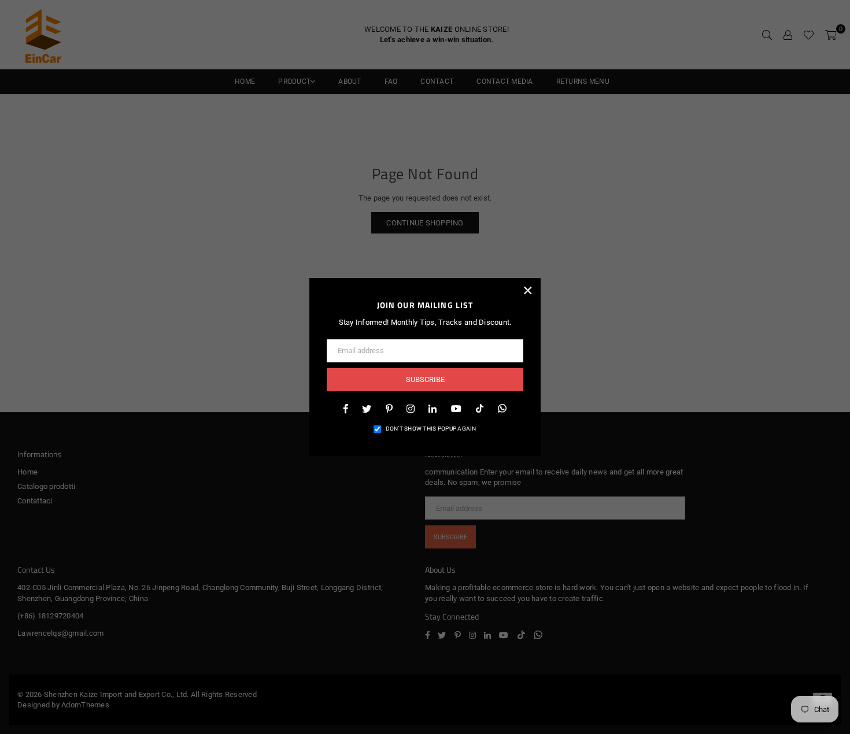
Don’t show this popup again (431, 428)
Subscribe (425, 379)
